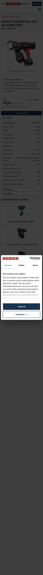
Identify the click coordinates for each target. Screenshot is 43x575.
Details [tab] (21, 265)
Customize (20, 314)
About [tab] (35, 265)
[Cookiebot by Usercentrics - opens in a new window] (30, 258)
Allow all (21, 306)
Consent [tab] (7, 265)
